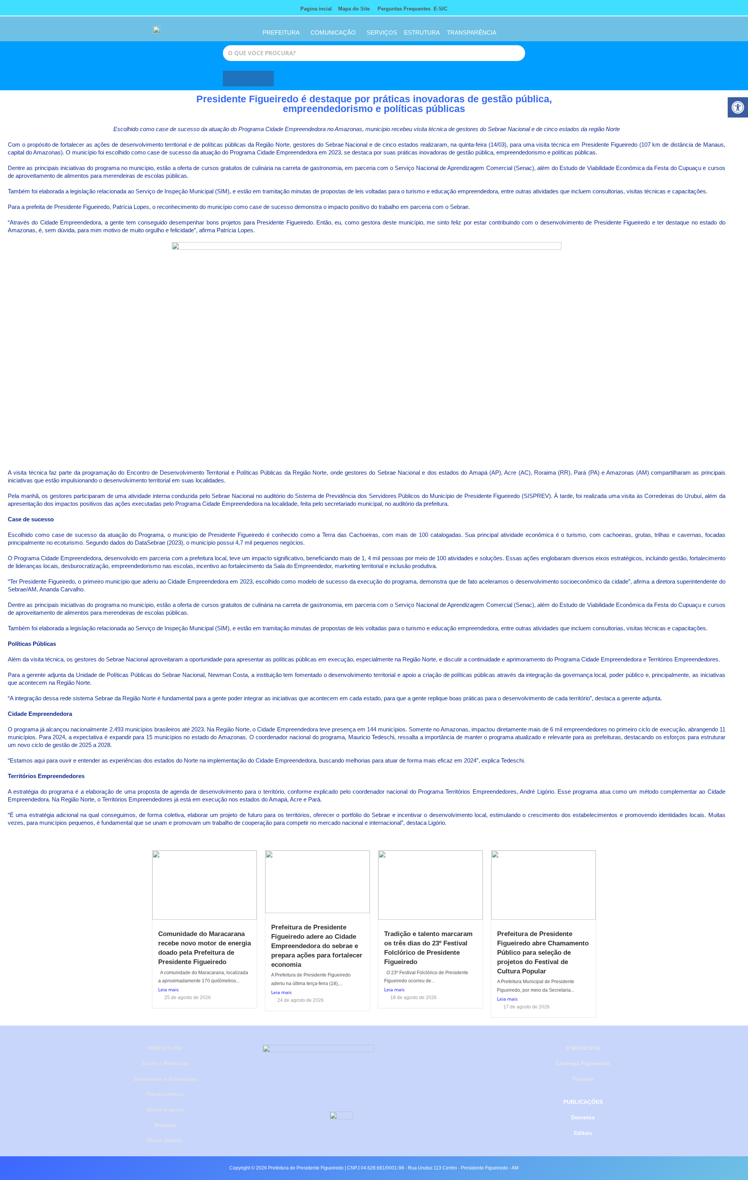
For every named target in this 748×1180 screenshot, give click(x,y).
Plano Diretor (165, 1140)
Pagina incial (316, 9)
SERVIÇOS (382, 32)
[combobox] (374, 53)
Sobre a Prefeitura (165, 1063)
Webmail (165, 1125)
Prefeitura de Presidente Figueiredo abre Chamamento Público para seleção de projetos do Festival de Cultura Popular (543, 952)
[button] (738, 107)
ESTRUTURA (422, 32)
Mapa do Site (354, 9)
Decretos (583, 1117)
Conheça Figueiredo (583, 1063)
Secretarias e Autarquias (165, 1079)
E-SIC (440, 9)
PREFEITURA (281, 32)
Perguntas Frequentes (401, 9)
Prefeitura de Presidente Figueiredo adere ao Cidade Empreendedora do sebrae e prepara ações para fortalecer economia (316, 946)
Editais (583, 1133)
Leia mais (168, 989)
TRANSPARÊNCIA (471, 32)
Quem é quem (165, 1109)
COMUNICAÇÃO (333, 32)
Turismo (583, 1079)
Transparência (165, 1094)
